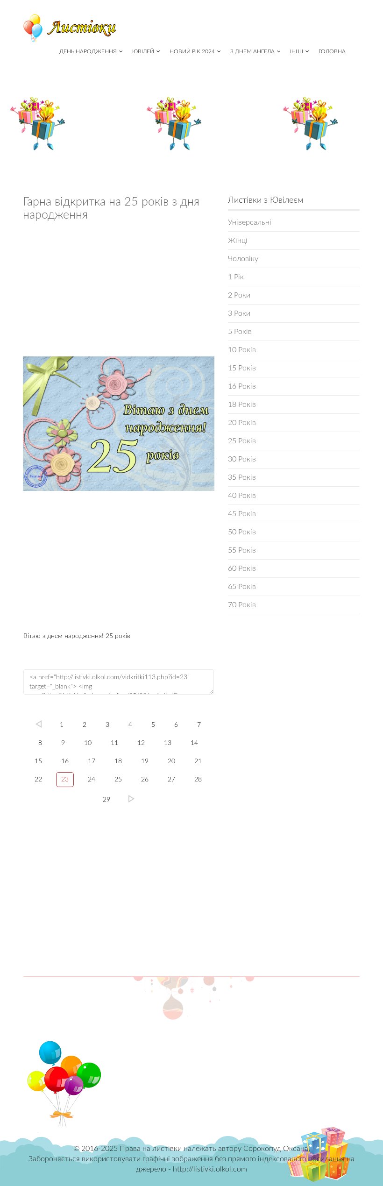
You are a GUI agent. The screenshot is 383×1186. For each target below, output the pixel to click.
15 (38, 761)
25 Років (242, 441)
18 (118, 761)
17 (91, 761)
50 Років (242, 532)
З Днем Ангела (252, 51)
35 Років (242, 477)
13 (167, 743)
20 (171, 761)
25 (118, 779)
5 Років (240, 331)
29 (106, 799)
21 (198, 761)
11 (114, 743)
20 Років (242, 422)
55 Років (242, 550)
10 (88, 743)
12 (141, 743)
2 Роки (239, 295)
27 (171, 779)
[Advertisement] (118, 291)
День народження (88, 51)
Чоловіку (243, 259)
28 (198, 779)
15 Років (242, 368)
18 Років (242, 404)
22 (38, 779)
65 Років (242, 586)
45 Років (242, 514)
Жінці (238, 240)
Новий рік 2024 (192, 51)
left (38, 724)
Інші (296, 51)
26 (145, 779)
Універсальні (249, 222)
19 (145, 761)
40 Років (242, 495)
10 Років (242, 350)
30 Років (242, 459)
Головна (332, 51)
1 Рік (236, 277)
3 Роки (239, 313)
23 (65, 779)
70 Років (242, 605)
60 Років (242, 568)
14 (194, 743)
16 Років (242, 386)
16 (65, 761)
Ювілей (143, 51)
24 (91, 779)
